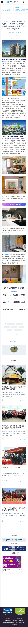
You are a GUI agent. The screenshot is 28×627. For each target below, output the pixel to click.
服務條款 (13, 619)
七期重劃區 (19, 324)
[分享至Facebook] (13, 35)
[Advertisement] (14, 589)
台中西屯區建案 (7, 254)
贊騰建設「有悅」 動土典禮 (11, 467)
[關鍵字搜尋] (23, 2)
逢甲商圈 (7, 326)
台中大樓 (9, 329)
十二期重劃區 (11, 324)
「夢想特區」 (14, 291)
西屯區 (19, 569)
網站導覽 (15, 620)
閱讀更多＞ (23, 400)
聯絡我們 (21, 620)
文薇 (20, 32)
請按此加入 (17, 98)
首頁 (10, 7)
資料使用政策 (8, 620)
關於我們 (8, 619)
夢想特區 (21, 326)
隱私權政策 (19, 619)
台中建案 (17, 7)
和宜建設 (4, 61)
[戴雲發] (8, 539)
